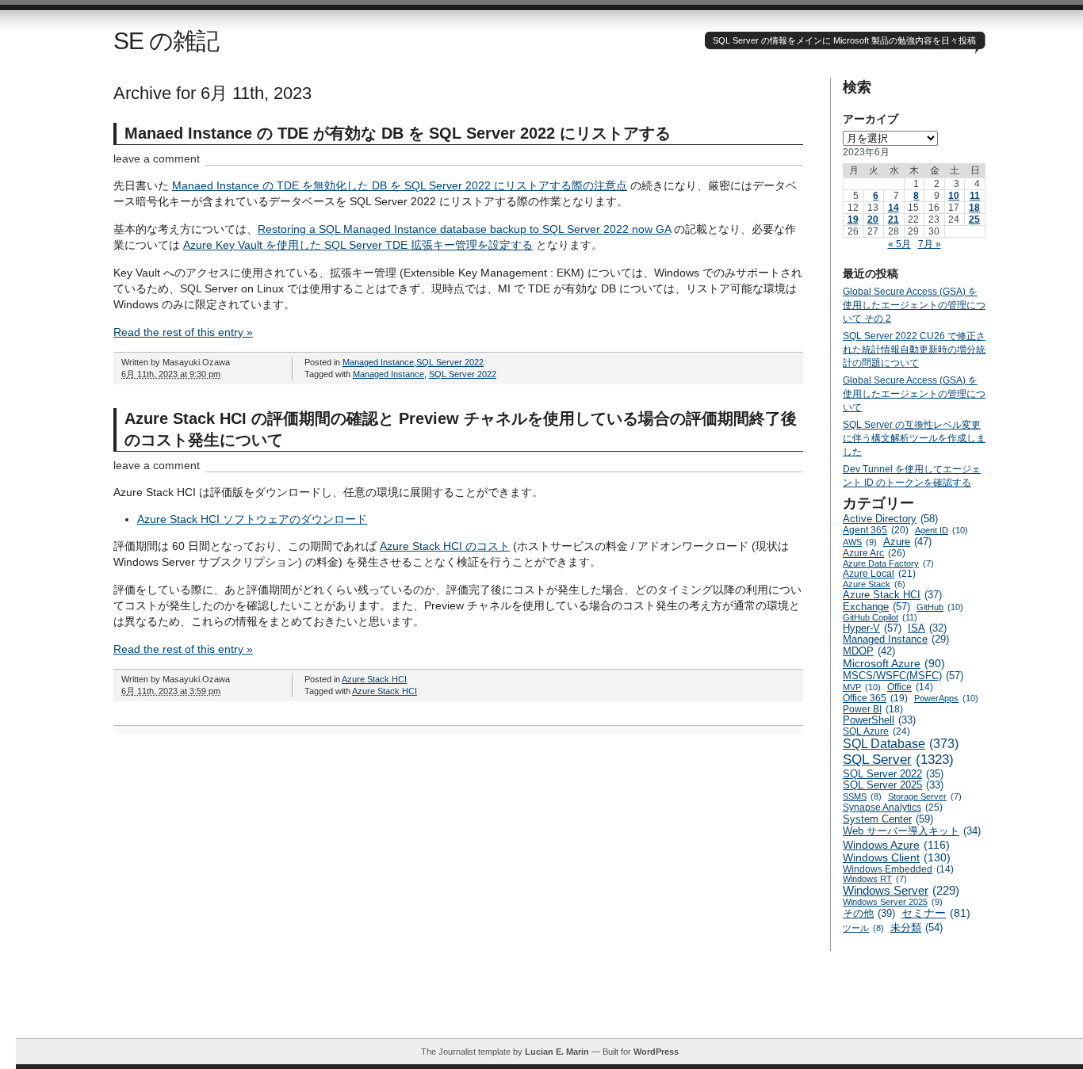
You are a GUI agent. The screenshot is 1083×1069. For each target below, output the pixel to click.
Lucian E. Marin (557, 1051)
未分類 (916, 927)
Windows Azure (896, 844)
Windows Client (897, 857)
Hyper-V (872, 628)
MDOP (869, 651)
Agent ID (941, 530)
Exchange (876, 607)
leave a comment (156, 158)
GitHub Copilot (880, 617)
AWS (860, 542)
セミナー (935, 913)
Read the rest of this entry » (183, 332)
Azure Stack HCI (374, 679)
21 (893, 219)
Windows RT (875, 879)
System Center (888, 819)
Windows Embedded (898, 869)
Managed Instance (378, 362)
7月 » (929, 244)
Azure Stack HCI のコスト (445, 546)
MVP (862, 687)
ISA (927, 628)
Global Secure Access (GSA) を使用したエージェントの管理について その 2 (914, 305)
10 (953, 195)
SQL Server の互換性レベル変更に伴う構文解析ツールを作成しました (914, 438)
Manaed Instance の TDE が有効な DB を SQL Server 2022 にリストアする (397, 133)
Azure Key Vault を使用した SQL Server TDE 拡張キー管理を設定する (358, 245)
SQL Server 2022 (450, 362)
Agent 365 (876, 530)
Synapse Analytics (893, 807)
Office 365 (875, 698)
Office (910, 686)
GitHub (940, 607)
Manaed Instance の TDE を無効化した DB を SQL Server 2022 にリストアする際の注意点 (399, 185)
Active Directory (890, 519)
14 (893, 207)
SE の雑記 (166, 41)
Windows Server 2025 (893, 902)
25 (974, 219)
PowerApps (946, 698)
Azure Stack (874, 584)
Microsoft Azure (894, 663)
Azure (907, 542)
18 (974, 207)
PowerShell (879, 720)
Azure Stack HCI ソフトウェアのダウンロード (252, 519)
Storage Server (925, 796)
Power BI (873, 709)
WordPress (656, 1051)
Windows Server (901, 890)
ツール (863, 928)
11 (975, 195)
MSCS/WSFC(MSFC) (903, 675)
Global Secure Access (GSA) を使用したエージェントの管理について (914, 394)
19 (853, 219)
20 (872, 219)
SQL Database (901, 743)
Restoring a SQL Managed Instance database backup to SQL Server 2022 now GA (464, 229)
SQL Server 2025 (893, 785)
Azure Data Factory (888, 563)
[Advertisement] (549, 1002)
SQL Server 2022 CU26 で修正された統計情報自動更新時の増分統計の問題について (914, 349)
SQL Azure (876, 731)
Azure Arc (874, 553)
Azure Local (879, 573)
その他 (869, 913)
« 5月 (899, 244)
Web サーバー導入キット (912, 831)
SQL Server (898, 759)
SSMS (862, 796)
